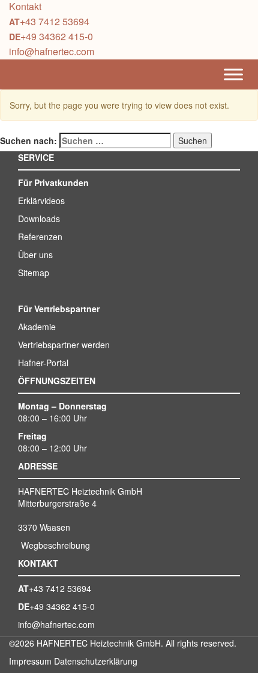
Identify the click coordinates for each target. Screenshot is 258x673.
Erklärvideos (41, 201)
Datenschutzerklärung (95, 661)
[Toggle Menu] (233, 74)
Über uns (35, 255)
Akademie (37, 327)
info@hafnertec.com (51, 51)
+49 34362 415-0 (56, 36)
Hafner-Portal (43, 363)
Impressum (30, 661)
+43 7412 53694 (54, 21)
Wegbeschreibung (55, 545)
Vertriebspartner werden (64, 345)
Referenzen (40, 237)
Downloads (39, 219)
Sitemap (33, 273)
